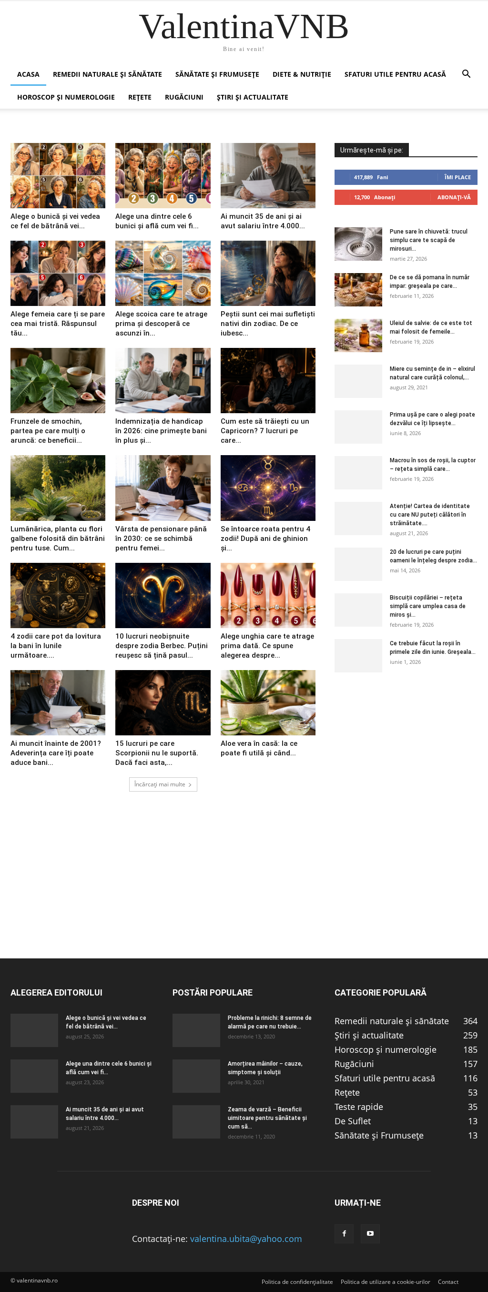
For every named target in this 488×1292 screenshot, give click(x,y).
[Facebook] (344, 1233)
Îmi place (458, 177)
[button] (466, 74)
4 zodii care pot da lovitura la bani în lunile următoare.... (55, 646)
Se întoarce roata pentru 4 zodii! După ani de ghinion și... (265, 538)
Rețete (140, 97)
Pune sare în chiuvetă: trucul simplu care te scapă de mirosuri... (429, 240)
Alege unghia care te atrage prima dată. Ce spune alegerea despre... (267, 646)
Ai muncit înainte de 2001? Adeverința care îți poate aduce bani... (55, 753)
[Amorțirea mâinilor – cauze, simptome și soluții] (196, 1076)
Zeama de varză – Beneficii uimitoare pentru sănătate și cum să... (267, 1118)
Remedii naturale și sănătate (107, 74)
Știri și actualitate (252, 97)
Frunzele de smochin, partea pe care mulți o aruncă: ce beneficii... (47, 431)
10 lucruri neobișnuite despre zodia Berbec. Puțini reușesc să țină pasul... (161, 646)
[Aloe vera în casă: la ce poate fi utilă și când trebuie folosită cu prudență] (268, 702)
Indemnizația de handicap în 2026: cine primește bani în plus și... (161, 431)
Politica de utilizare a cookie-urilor (385, 1282)
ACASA (28, 74)
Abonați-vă (454, 197)
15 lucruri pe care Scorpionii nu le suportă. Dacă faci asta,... (156, 753)
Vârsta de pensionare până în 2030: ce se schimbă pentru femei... (161, 538)
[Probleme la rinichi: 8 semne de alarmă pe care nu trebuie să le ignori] (196, 1030)
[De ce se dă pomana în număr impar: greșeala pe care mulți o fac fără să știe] (358, 289)
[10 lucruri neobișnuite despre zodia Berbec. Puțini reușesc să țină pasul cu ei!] (162, 595)
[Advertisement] (244, 891)
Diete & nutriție (302, 74)
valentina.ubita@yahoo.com (246, 1238)
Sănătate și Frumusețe (217, 74)
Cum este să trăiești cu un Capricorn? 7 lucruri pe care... (265, 431)
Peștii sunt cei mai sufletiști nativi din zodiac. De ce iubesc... (268, 323)
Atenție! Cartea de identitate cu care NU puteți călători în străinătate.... (430, 515)
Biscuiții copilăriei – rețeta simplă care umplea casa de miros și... (428, 606)
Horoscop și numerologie (66, 97)
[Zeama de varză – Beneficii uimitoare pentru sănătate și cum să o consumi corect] (196, 1122)
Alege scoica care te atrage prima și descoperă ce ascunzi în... (161, 323)
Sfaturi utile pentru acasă (395, 74)
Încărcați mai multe (159, 784)
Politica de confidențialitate (297, 1282)
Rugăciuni (184, 97)
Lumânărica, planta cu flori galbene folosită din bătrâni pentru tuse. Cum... (57, 538)
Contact (448, 1282)
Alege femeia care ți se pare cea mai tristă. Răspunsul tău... (57, 323)
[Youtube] (370, 1233)
